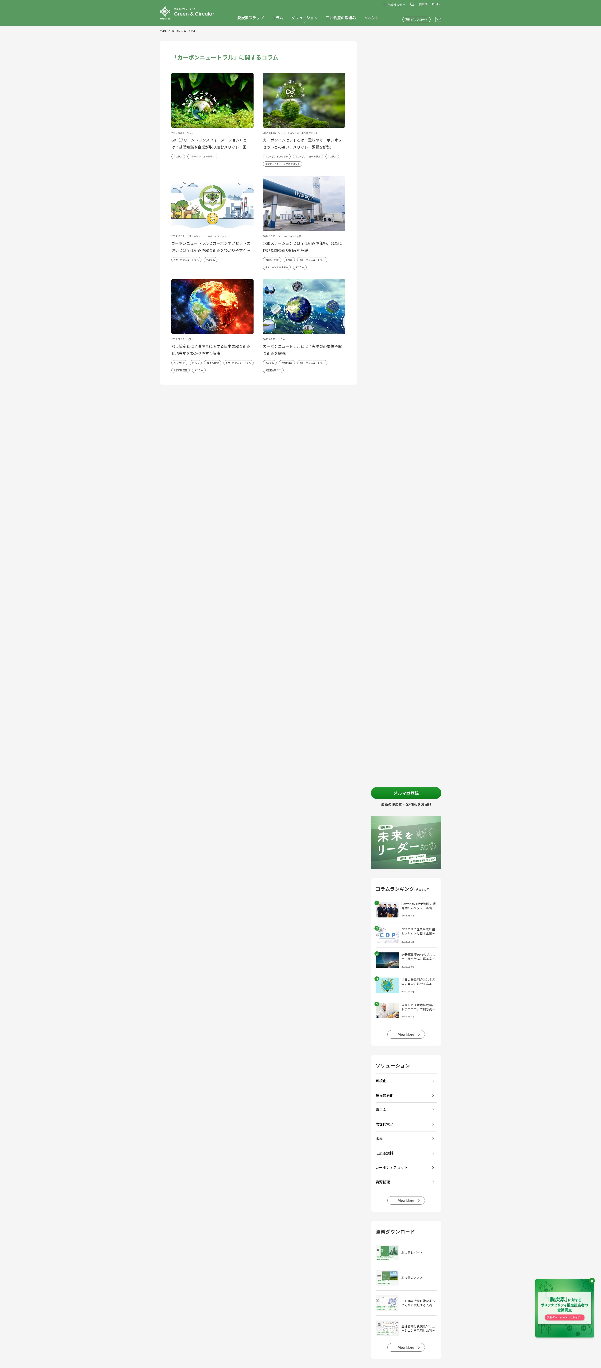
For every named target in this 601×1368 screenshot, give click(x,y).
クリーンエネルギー (277, 267)
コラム (277, 17)
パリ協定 (180, 362)
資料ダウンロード (416, 19)
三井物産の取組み (341, 17)
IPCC (196, 362)
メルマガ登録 (406, 793)
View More (406, 1034)
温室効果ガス (274, 370)
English (436, 4)
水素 (290, 259)
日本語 (423, 4)
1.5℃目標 (213, 362)
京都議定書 (181, 370)
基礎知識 (287, 362)
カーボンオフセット (277, 156)
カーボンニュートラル (203, 156)
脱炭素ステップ (250, 17)
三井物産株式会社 (393, 4)
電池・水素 (273, 259)
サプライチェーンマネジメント (283, 164)
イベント (371, 17)
